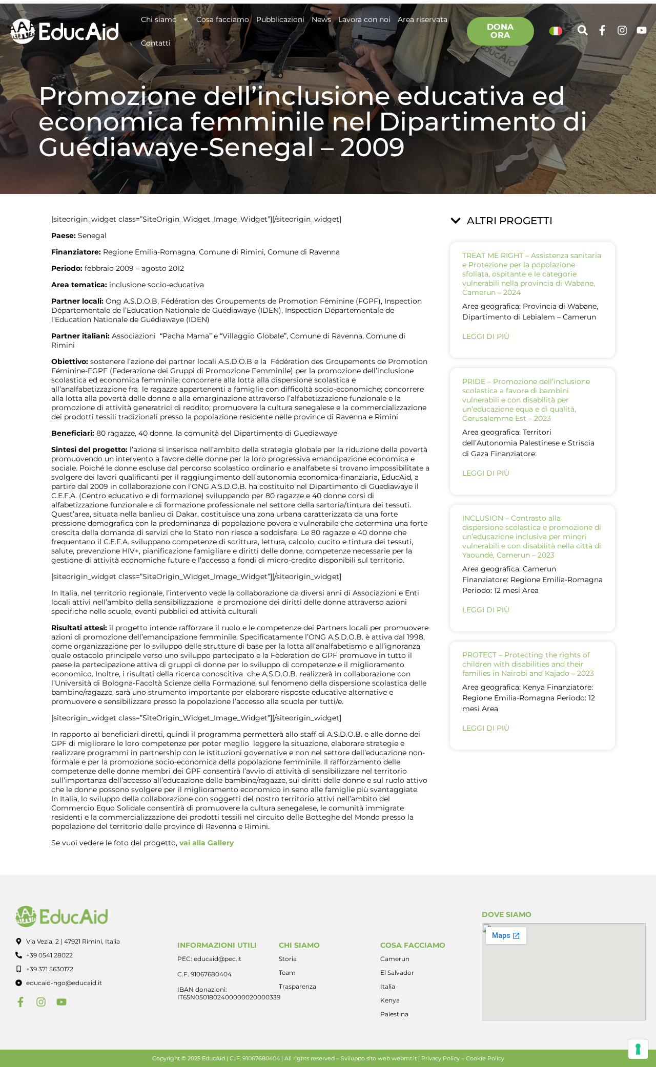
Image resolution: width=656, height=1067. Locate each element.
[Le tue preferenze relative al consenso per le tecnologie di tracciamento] (638, 1049)
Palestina (394, 1014)
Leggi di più (485, 336)
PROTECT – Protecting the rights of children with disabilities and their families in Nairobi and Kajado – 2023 (528, 664)
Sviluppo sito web (365, 1058)
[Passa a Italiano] (556, 31)
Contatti (156, 43)
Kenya (390, 1000)
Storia (288, 959)
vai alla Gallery (206, 842)
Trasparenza (297, 986)
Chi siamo (159, 19)
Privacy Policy (440, 1058)
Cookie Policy (485, 1058)
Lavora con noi (364, 19)
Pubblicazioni (280, 19)
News (321, 19)
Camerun (394, 959)
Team (287, 972)
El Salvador (397, 972)
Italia (387, 986)
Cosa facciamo (222, 19)
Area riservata (422, 19)
